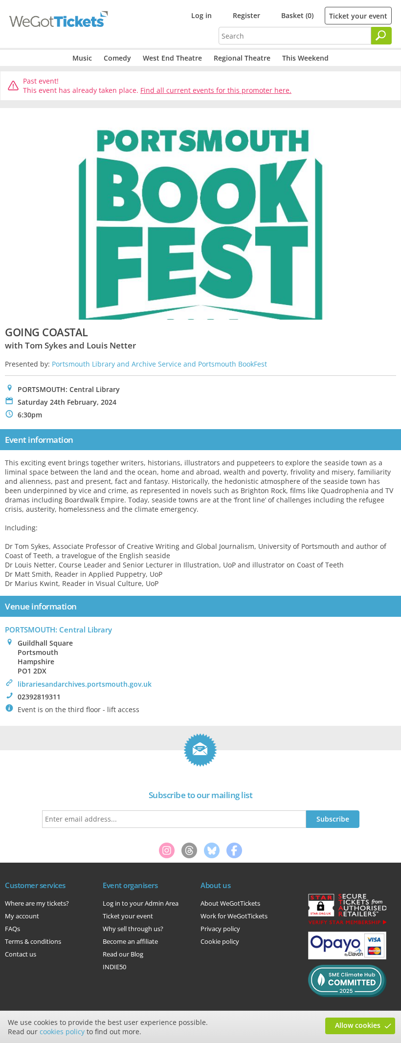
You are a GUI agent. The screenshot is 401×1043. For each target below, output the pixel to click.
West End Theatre (172, 58)
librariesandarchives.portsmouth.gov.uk (85, 684)
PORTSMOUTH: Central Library (58, 629)
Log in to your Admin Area (140, 903)
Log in (201, 15)
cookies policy (62, 1031)
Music (82, 58)
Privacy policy (220, 928)
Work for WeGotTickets (233, 916)
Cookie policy (219, 941)
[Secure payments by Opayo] (347, 957)
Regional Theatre (242, 58)
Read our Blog (123, 954)
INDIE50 (114, 966)
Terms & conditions (33, 941)
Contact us (20, 954)
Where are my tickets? (37, 903)
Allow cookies (357, 1025)
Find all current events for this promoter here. (215, 90)
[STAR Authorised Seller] (347, 923)
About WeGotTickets (230, 903)
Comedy (117, 58)
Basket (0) (297, 15)
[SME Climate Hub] (347, 994)
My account (22, 916)
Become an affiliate (130, 941)
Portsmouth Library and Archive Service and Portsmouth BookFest (159, 364)
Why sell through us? (133, 928)
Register (246, 15)
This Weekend (305, 58)
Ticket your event (358, 16)
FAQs (12, 928)
